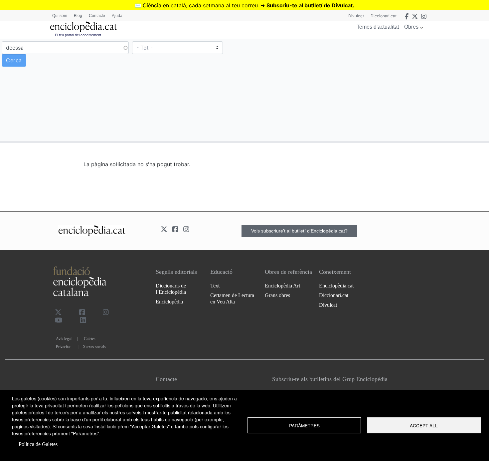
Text (215, 285)
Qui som (59, 15)
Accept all (424, 425)
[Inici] (83, 26)
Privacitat (63, 346)
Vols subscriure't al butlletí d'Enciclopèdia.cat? (299, 230)
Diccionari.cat (384, 15)
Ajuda (117, 15)
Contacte (97, 15)
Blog (78, 15)
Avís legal (64, 338)
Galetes (89, 338)
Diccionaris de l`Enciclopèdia (171, 289)
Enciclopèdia (169, 301)
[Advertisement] (365, 89)
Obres (411, 27)
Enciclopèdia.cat (336, 285)
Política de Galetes (38, 444)
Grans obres (277, 295)
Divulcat (356, 15)
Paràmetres (304, 425)
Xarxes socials (94, 346)
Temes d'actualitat (378, 27)
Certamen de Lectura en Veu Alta (232, 298)
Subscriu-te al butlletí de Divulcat (309, 5)
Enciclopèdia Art (282, 285)
